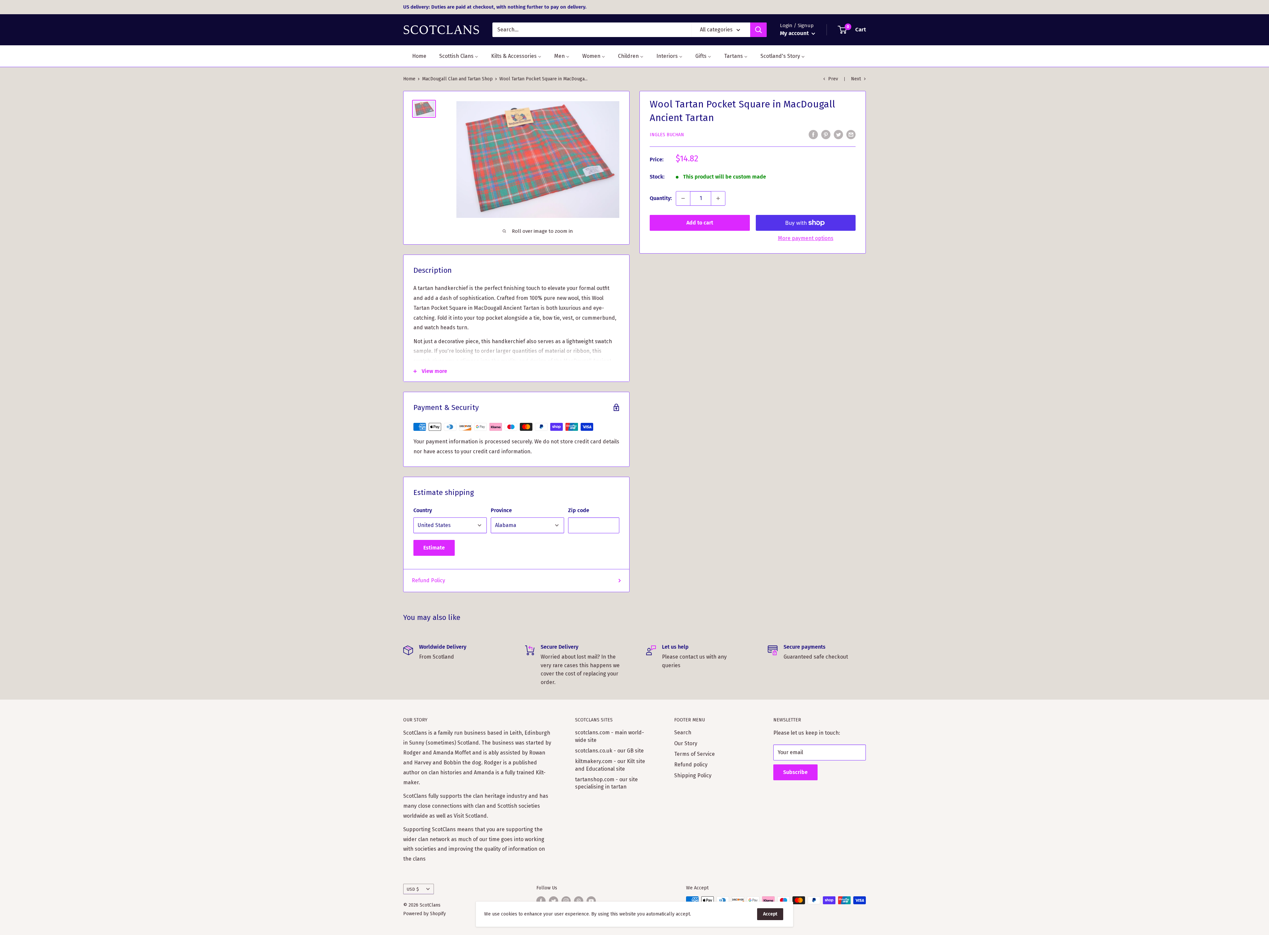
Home (409, 79)
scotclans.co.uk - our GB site (609, 751)
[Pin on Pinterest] (825, 134)
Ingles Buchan (667, 135)
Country (422, 510)
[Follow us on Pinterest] (578, 901)
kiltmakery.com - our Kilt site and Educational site (610, 765)
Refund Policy (428, 580)
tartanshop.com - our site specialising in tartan (606, 783)
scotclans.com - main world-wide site (609, 736)
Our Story (685, 743)
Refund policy (691, 764)
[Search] (758, 29)
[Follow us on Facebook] (541, 901)
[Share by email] (851, 134)
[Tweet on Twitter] (838, 134)
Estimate (434, 548)
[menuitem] (415, 56)
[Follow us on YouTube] (591, 901)
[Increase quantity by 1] (718, 198)
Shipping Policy (692, 775)
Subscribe (795, 772)
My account (795, 33)
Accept (770, 914)
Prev (833, 79)
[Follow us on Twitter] (553, 901)
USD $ (413, 889)
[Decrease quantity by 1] (683, 198)
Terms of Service (694, 754)
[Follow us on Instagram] (566, 901)
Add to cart (699, 223)
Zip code (578, 510)
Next (856, 79)
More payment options (805, 238)
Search (682, 732)
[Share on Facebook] (813, 134)
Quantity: (661, 198)
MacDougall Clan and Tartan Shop (457, 79)
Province (501, 510)
